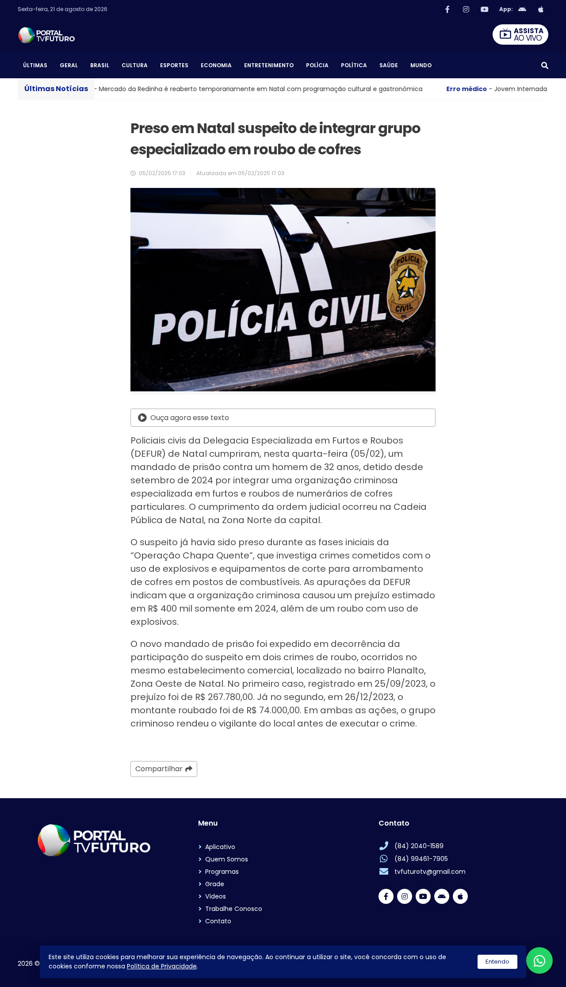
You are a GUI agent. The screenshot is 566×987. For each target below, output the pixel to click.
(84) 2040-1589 (419, 846)
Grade (214, 884)
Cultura (135, 65)
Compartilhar (159, 769)
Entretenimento (269, 65)
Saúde (388, 65)
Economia (216, 65)
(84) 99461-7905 (421, 858)
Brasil (99, 65)
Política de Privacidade (162, 966)
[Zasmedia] (526, 969)
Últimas (35, 65)
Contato (218, 921)
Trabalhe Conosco (233, 908)
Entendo (497, 961)
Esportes (174, 65)
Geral (69, 65)
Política (354, 65)
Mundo (421, 65)
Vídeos (215, 896)
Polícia (317, 65)
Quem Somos (226, 859)
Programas (222, 871)
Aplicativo (220, 846)
